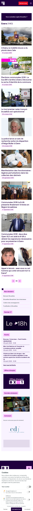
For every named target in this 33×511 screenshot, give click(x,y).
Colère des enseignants (11, 303)
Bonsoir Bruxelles (9, 296)
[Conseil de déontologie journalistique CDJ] (16, 429)
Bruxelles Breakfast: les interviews (14, 299)
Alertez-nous (23, 3)
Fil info (6, 335)
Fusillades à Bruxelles (10, 306)
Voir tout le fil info (9, 365)
